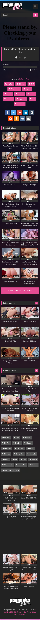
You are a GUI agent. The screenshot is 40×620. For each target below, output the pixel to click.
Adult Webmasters (20, 614)
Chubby (28, 443)
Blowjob (22, 84)
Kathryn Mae (24, 79)
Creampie (7, 448)
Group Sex (19, 454)
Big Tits (10, 84)
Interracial (32, 454)
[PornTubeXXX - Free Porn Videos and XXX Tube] (16, 6)
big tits (28, 89)
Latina (6, 459)
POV (24, 459)
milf (33, 99)
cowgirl (31, 94)
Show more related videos (20, 290)
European (20, 448)
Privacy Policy (21, 612)
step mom (20, 104)
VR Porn (34, 465)
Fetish (31, 448)
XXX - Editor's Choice (11, 470)
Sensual (34, 459)
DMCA (14, 612)
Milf (32, 84)
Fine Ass (7, 454)
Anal (17, 437)
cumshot (9, 99)
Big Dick (27, 437)
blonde (9, 94)
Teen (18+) (22, 465)
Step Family (15, 89)
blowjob (20, 94)
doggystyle (22, 99)
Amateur (7, 437)
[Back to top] (33, 614)
